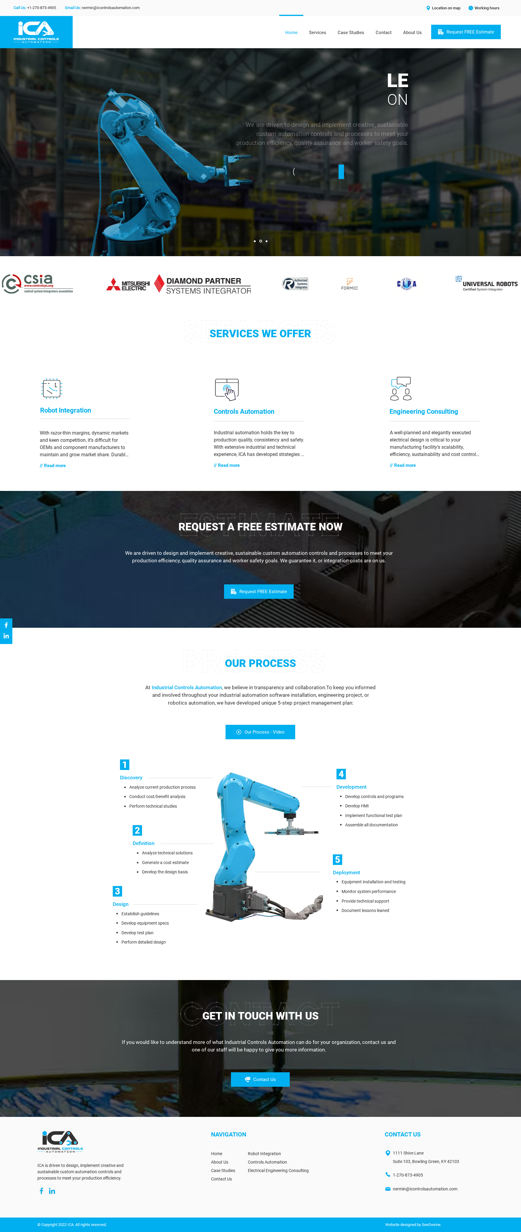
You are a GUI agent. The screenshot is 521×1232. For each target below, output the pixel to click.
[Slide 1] (255, 241)
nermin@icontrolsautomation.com (111, 7)
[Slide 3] (266, 241)
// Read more (53, 465)
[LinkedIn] (6, 636)
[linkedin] (52, 1191)
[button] (443, 7)
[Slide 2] (260, 241)
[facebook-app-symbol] (41, 1191)
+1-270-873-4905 (41, 7)
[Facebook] (6, 625)
